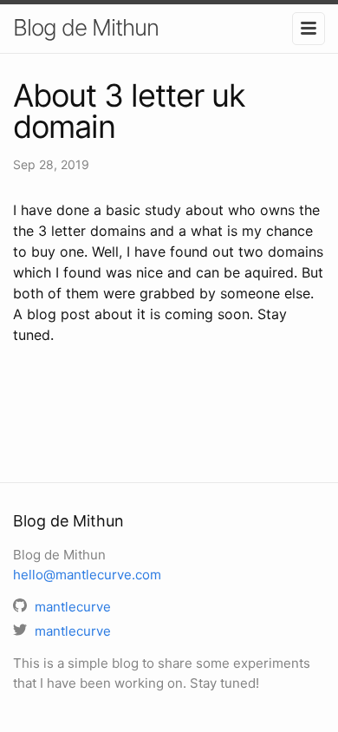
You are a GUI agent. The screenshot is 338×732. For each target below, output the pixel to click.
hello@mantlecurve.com (87, 574)
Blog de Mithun (86, 27)
